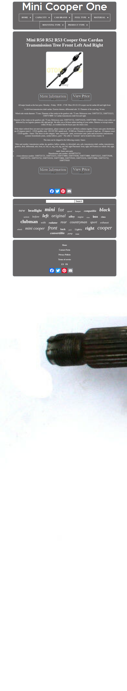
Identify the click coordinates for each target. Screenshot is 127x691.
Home (64, 245)
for (61, 209)
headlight (35, 210)
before (35, 216)
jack (70, 230)
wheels (19, 229)
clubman (29, 221)
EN (62, 264)
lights (78, 229)
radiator (53, 222)
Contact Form (64, 250)
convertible (57, 233)
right (89, 228)
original (59, 215)
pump (70, 233)
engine (80, 217)
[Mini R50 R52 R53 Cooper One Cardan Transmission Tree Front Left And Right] (64, 70)
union (26, 217)
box (95, 216)
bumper (78, 211)
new (22, 210)
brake (77, 234)
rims (103, 217)
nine (88, 217)
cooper (104, 228)
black (104, 209)
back (63, 229)
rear (64, 222)
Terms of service (64, 259)
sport (93, 222)
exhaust (104, 222)
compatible (90, 210)
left (45, 215)
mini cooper (35, 228)
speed (69, 211)
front (52, 228)
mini (50, 209)
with (43, 222)
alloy (72, 216)
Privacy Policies (65, 255)
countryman (78, 222)
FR (66, 264)
